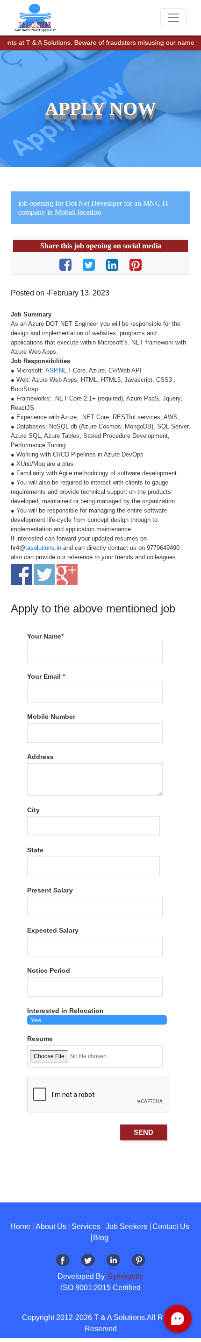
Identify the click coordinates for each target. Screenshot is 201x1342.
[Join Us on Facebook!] (62, 1265)
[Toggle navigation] (173, 17)
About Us (51, 1226)
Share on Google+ (67, 574)
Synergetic (124, 1276)
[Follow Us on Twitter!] (88, 1265)
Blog (100, 1238)
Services (86, 1226)
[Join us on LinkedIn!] (113, 1265)
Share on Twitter (44, 574)
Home (20, 1226)
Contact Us (170, 1226)
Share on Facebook (21, 574)
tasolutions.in (43, 547)
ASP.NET (58, 370)
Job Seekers (126, 1226)
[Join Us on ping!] (138, 1265)
